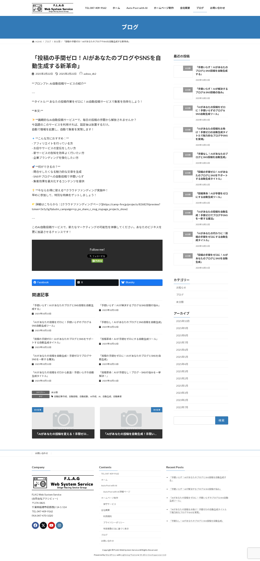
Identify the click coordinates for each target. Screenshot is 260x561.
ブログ (180, 294)
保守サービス (109, 504)
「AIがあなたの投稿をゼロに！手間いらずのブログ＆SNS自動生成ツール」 (210, 110)
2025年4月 (182, 364)
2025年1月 (182, 385)
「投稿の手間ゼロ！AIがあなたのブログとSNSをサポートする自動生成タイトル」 (212, 175)
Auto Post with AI (109, 485)
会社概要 (105, 510)
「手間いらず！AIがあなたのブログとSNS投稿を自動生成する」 (212, 71)
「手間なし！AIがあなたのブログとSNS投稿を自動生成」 (131, 322)
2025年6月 (182, 349)
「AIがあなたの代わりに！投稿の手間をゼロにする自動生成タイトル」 (212, 237)
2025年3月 (182, 371)
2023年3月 (182, 392)
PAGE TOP (251, 540)
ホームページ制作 (109, 498)
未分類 (54, 392)
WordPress (110, 555)
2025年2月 (182, 378)
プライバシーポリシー (114, 522)
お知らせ (181, 287)
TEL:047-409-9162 (110, 473)
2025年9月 (182, 328)
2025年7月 (182, 342)
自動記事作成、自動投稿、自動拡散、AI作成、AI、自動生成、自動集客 (88, 396)
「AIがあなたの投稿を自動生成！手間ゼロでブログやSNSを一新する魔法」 (212, 215)
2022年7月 (182, 407)
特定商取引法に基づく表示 (116, 528)
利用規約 (107, 516)
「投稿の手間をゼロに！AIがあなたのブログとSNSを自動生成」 (212, 258)
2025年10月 (183, 320)
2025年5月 (182, 356)
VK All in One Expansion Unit (152, 555)
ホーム (104, 479)
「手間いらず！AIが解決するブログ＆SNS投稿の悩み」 (130, 305)
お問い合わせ (41, 453)
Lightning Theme (129, 555)
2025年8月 (182, 335)
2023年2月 (182, 399)
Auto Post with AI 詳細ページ (116, 491)
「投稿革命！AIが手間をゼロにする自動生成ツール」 (129, 338)
